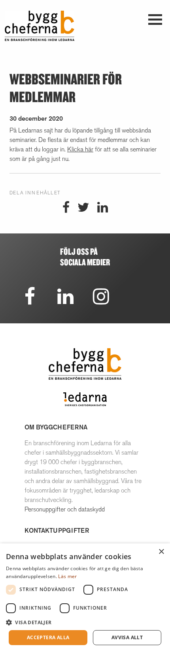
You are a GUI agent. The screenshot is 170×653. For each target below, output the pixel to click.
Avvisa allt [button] (127, 637)
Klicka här (80, 149)
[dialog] (85, 598)
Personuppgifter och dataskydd (65, 509)
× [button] (161, 552)
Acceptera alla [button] (48, 637)
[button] (85, 622)
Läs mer (67, 576)
